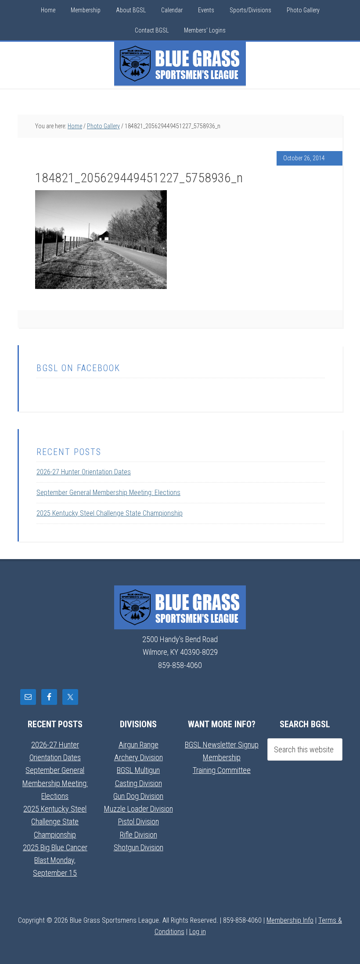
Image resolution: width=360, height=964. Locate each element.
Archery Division (138, 757)
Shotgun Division (138, 847)
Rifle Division (138, 834)
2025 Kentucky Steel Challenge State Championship (109, 513)
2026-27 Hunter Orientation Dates (83, 472)
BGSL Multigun (138, 770)
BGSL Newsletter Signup (222, 744)
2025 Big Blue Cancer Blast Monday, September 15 (55, 860)
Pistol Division (138, 821)
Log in (197, 932)
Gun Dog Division (138, 796)
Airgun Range (138, 744)
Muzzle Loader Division (138, 808)
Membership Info (289, 920)
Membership (222, 757)
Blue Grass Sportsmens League (180, 64)
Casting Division (138, 783)
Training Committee (222, 770)
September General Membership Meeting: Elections (108, 492)
